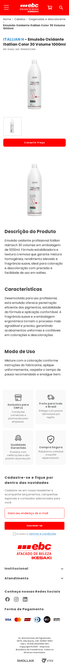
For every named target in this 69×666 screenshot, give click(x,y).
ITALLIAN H (13, 39)
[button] (6, 7)
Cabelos (19, 19)
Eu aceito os (22, 534)
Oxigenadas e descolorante (47, 19)
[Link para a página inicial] (7, 19)
